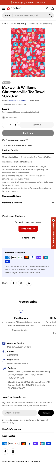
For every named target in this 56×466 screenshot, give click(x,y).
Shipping (16, 112)
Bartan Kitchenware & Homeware (24, 461)
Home (5, 23)
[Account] (47, 8)
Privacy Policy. (8, 423)
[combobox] (28, 15)
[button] (53, 233)
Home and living (18, 23)
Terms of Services (36, 420)
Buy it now (28, 133)
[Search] (50, 15)
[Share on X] (21, 283)
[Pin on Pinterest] (29, 283)
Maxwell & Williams (17, 100)
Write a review (28, 228)
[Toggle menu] (3, 8)
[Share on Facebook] (13, 283)
